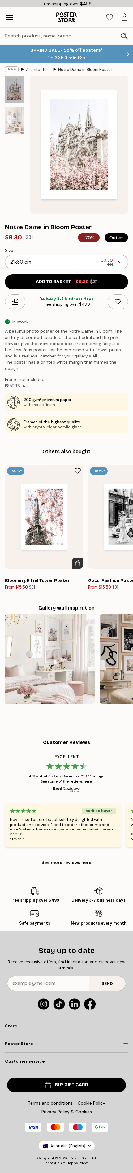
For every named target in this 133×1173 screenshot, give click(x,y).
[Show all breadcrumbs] (12, 69)
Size (9, 250)
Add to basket (66, 281)
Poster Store (80, 1158)
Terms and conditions (50, 1103)
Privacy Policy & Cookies (66, 1111)
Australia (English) (67, 1146)
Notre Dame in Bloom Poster (85, 69)
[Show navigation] (9, 17)
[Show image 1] (14, 89)
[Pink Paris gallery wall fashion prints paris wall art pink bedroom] (50, 659)
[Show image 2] (14, 120)
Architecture (38, 69)
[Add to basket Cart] (77, 563)
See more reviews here (66, 862)
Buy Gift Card (71, 1085)
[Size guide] (15, 301)
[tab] (109, 17)
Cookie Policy (91, 1103)
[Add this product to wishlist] (118, 301)
